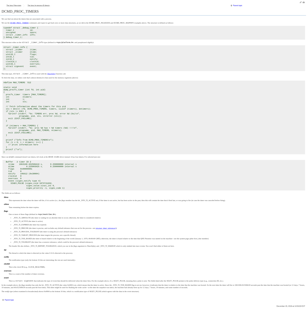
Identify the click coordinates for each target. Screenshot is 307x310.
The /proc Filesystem (13, 5)
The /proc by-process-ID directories (40, 5)
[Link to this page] (301, 2)
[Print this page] (304, 2)
